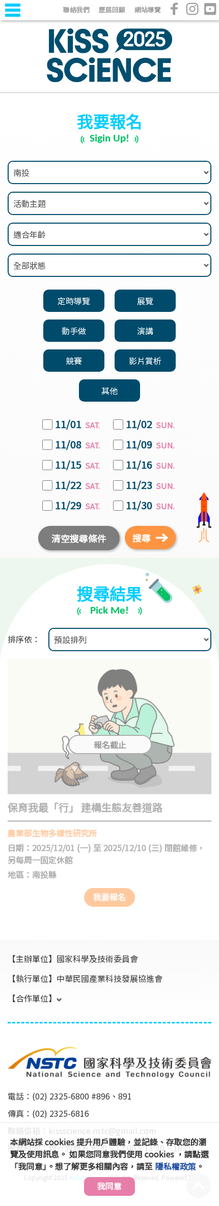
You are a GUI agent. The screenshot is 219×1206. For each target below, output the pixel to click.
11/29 (77, 505)
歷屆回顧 (112, 9)
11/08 (77, 444)
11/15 (77, 465)
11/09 (150, 444)
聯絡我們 (76, 9)
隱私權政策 (175, 1166)
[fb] (174, 9)
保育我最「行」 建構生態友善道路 (85, 807)
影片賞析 (145, 360)
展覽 (145, 301)
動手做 (74, 331)
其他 (109, 390)
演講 (145, 331)
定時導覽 (74, 301)
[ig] (192, 9)
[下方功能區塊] (9, 1032)
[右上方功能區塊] (9, 21)
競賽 (74, 360)
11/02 (150, 424)
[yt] (210, 9)
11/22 (77, 485)
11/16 (150, 465)
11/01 (77, 424)
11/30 (150, 505)
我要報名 (109, 897)
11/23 (150, 485)
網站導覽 (147, 9)
